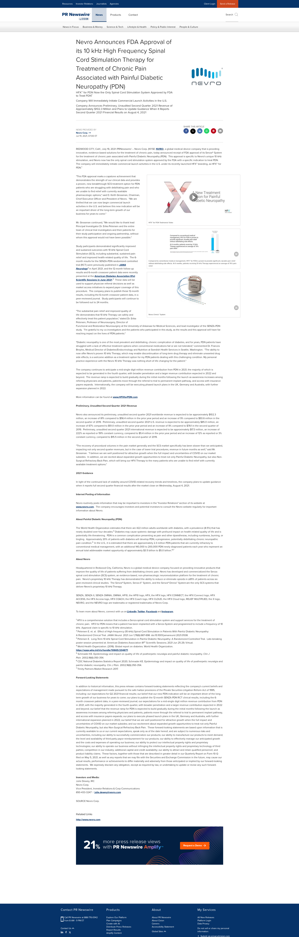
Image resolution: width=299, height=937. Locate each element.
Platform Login (204, 920)
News (99, 15)
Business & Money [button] (93, 27)
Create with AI (113, 923)
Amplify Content (114, 933)
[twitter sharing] (193, 132)
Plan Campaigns (114, 920)
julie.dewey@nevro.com (108, 792)
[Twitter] (70, 932)
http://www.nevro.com (88, 819)
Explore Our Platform (116, 917)
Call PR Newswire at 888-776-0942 (81, 917)
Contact (133, 15)
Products (115, 15)
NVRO (159, 149)
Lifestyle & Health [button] (137, 27)
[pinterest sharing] (213, 131)
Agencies (114, 3)
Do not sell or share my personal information (213, 930)
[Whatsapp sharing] (206, 131)
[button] (193, 197)
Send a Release (227, 3)
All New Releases (205, 917)
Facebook (151, 611)
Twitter (141, 611)
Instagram (167, 611)
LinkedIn (132, 611)
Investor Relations (84, 3)
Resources (67, 3)
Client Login (209, 3)
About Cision (158, 920)
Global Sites (158, 931)
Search (229, 14)
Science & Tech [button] (115, 27)
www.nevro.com (85, 507)
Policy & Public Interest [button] (163, 27)
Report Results (113, 930)
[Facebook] (66, 932)
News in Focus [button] (71, 27)
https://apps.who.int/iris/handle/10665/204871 (102, 650)
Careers (155, 923)
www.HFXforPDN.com (125, 397)
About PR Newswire (161, 917)
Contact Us (66, 928)
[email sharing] (220, 131)
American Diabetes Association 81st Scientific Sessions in (105, 278)
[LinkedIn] (62, 932)
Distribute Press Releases (118, 926)
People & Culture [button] (189, 27)
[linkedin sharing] (199, 131)
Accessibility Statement (163, 926)
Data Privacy (203, 923)
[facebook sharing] (186, 131)
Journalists (101, 3)
